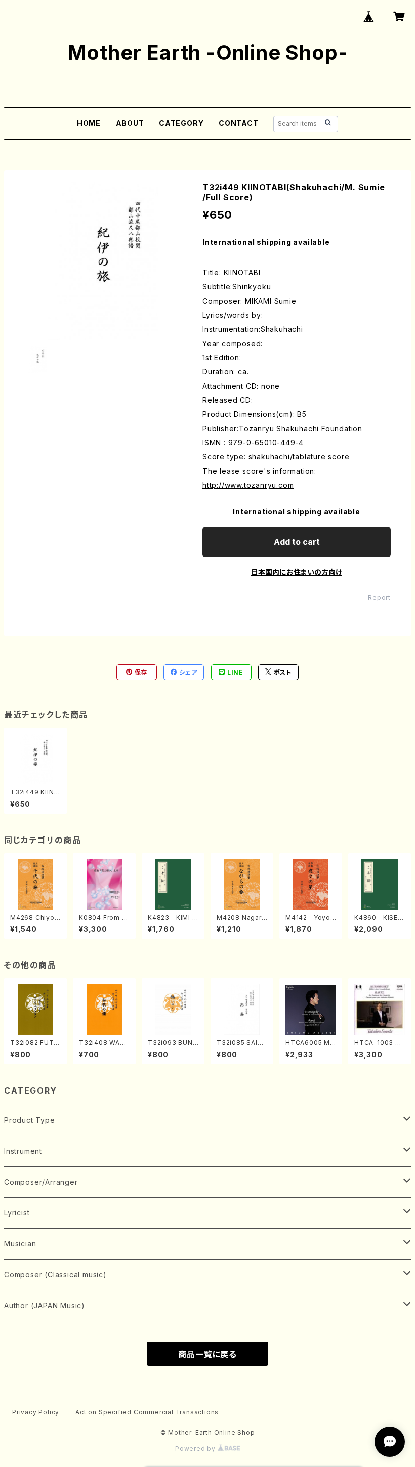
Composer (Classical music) (55, 1274)
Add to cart (297, 542)
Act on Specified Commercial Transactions (147, 1412)
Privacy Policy (35, 1412)
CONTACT (239, 123)
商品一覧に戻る (207, 1354)
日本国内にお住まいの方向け (296, 572)
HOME (89, 123)
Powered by (196, 1448)
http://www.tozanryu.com (248, 485)
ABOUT (130, 123)
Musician (20, 1243)
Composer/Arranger (41, 1182)
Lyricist (16, 1212)
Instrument (23, 1151)
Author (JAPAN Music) (44, 1305)
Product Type (29, 1120)
